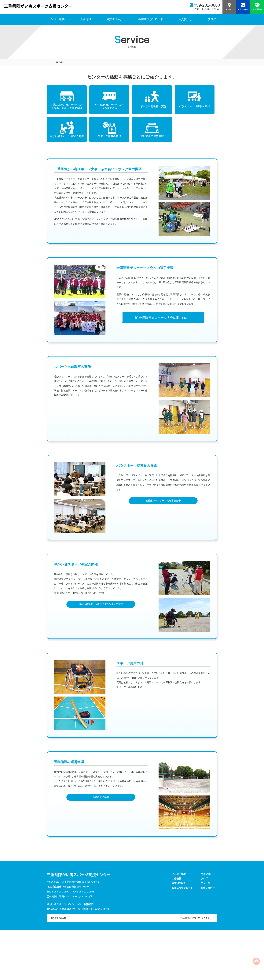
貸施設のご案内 (101, 797)
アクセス (229, 9)
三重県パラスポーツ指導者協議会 (163, 500)
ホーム (50, 62)
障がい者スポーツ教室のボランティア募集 (101, 604)
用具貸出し (185, 19)
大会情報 (85, 19)
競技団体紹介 (114, 19)
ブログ (212, 19)
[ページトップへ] (256, 963)
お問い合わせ (243, 9)
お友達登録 (257, 9)
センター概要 (179, 874)
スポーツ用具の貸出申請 (129, 687)
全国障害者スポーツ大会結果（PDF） (165, 317)
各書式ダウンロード (150, 19)
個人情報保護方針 (58, 918)
